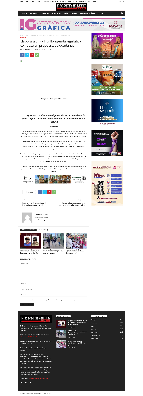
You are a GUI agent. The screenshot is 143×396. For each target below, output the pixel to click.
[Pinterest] (32, 55)
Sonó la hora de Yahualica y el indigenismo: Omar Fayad (34, 204)
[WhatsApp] (37, 55)
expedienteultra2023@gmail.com (38, 378)
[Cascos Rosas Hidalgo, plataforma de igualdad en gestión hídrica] (76, 241)
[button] (122, 13)
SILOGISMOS (47, 1)
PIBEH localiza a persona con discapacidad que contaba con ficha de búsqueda (53, 251)
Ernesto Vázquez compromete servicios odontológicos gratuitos (72, 204)
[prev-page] (84, 230)
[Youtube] (44, 220)
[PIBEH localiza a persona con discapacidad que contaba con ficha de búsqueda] (53, 241)
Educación (94, 332)
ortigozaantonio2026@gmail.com (30, 337)
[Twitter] (123, 1)
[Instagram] (120, 1)
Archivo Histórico (85, 1)
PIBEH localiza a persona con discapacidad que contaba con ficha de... (77, 333)
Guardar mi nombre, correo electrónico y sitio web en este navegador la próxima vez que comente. (52, 300)
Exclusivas (94, 338)
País (69, 1)
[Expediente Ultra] (71, 7)
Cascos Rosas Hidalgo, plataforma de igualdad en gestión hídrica (75, 251)
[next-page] (86, 230)
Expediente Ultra (27, 49)
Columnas (23, 247)
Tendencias (63, 1)
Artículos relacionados (28, 229)
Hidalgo (55, 1)
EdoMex (75, 1)
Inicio (40, 1)
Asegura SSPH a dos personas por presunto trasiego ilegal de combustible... (77, 322)
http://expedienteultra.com (41, 217)
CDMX (94, 1)
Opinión (93, 329)
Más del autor (42, 229)
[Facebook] (117, 1)
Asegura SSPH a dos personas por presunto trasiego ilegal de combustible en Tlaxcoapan (30, 251)
